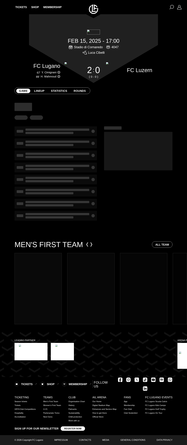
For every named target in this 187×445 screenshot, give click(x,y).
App (125, 401)
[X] (137, 380)
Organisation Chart (76, 401)
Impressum (61, 440)
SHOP (35, 7)
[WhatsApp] (170, 380)
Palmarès (72, 409)
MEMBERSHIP (52, 7)
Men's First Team (50, 401)
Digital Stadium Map (101, 405)
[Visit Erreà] (62, 351)
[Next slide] (91, 244)
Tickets (18, 405)
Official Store (97, 417)
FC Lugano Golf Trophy (155, 409)
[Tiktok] (145, 380)
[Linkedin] (145, 388)
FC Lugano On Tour (153, 413)
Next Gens (47, 417)
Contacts (85, 440)
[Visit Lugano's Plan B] (31, 351)
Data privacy (164, 440)
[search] (171, 7)
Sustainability (74, 413)
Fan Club (128, 409)
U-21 (45, 409)
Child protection (75, 417)
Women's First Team (52, 405)
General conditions (132, 440)
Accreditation (20, 417)
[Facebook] (120, 380)
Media (105, 440)
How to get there (99, 413)
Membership (129, 405)
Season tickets (21, 401)
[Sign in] (179, 7)
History (71, 405)
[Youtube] (153, 380)
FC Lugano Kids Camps (155, 405)
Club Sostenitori (131, 413)
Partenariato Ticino (51, 413)
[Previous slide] (87, 244)
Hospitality (19, 413)
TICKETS (21, 7)
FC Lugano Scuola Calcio (156, 401)
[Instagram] (128, 380)
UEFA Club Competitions (25, 409)
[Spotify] (161, 380)
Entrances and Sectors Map (104, 409)
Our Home (96, 401)
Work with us (74, 421)
